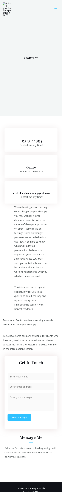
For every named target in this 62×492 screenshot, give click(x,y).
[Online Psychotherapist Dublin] (7, 9)
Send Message (19, 417)
